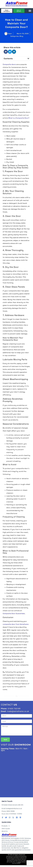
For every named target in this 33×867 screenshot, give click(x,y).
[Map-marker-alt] (20, 817)
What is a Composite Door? (18, 118)
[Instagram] (9, 817)
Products (5, 826)
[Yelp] (13, 817)
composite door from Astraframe (16, 624)
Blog (21, 36)
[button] (30, 11)
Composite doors (9, 64)
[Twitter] (6, 817)
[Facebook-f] (2, 817)
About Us (5, 831)
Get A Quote (6, 828)
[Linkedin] (17, 817)
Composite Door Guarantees (14, 613)
